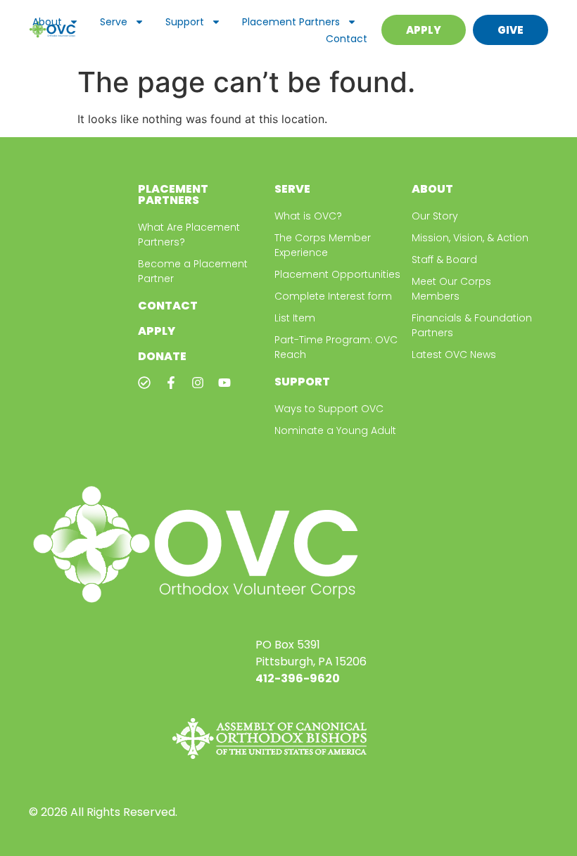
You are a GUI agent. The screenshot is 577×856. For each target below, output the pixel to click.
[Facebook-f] (171, 382)
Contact (346, 39)
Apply (156, 331)
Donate (162, 356)
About (47, 22)
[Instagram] (197, 382)
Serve (113, 22)
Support (184, 22)
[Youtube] (224, 382)
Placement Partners (291, 22)
